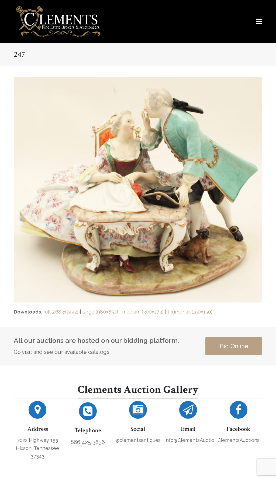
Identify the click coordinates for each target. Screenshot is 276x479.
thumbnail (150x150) (189, 312)
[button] (259, 21)
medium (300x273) (142, 312)
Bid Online (234, 346)
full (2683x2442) (60, 312)
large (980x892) (100, 312)
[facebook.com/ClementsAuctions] (238, 412)
